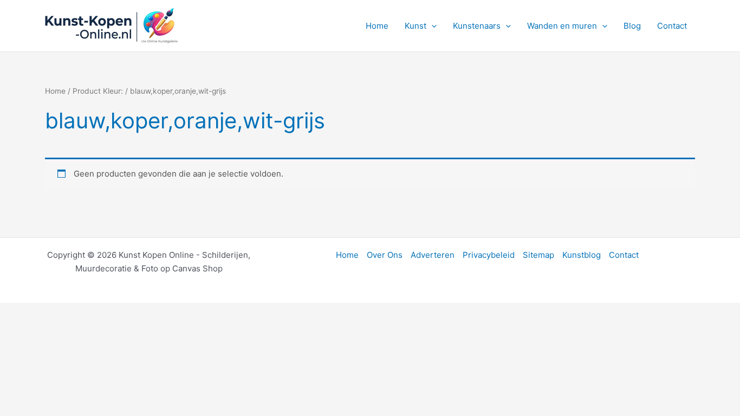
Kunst (415, 26)
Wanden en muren (562, 26)
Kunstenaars (477, 26)
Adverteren (433, 255)
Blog (632, 26)
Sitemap (538, 255)
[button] (431, 26)
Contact (672, 26)
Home (377, 26)
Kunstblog (581, 255)
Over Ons (385, 255)
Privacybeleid (489, 255)
